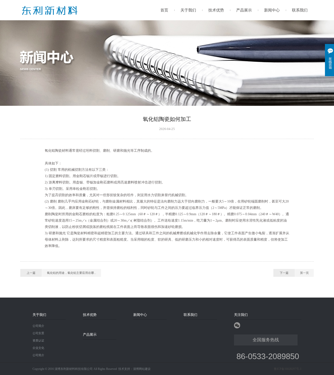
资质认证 (38, 340)
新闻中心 (272, 10)
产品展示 (244, 10)
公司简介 (38, 326)
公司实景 (38, 333)
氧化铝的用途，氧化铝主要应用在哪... (71, 273)
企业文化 (38, 348)
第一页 (304, 273)
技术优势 (216, 10)
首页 (164, 10)
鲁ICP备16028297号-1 (287, 369)
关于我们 (188, 10)
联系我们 (300, 10)
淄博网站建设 (142, 369)
